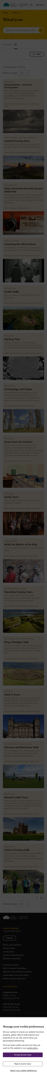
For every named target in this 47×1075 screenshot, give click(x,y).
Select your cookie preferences (23, 1070)
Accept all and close (22, 1054)
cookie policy (32, 1048)
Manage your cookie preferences (23, 1027)
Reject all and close (22, 1064)
